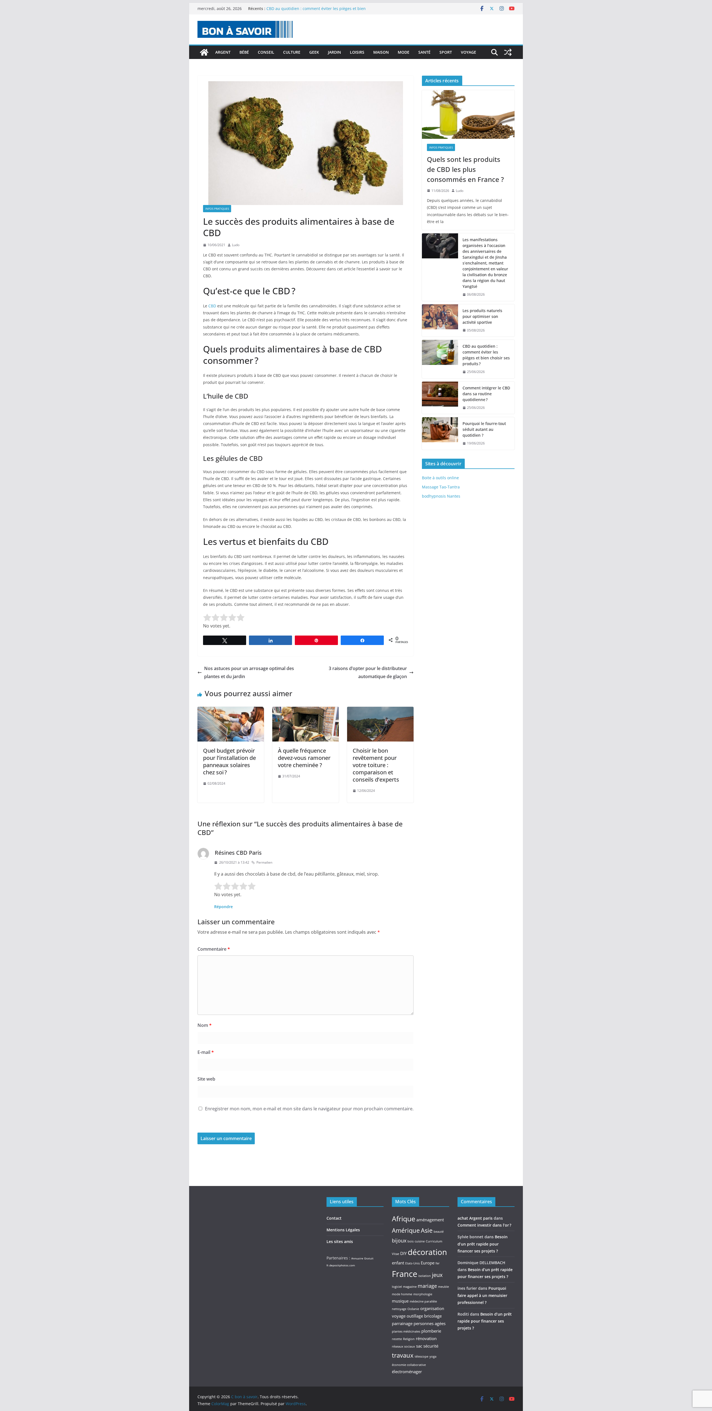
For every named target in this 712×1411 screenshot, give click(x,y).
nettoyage (399, 1309)
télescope (421, 1356)
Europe (427, 1263)
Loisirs (357, 52)
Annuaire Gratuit (362, 1258)
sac (419, 1346)
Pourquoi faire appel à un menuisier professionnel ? (482, 1295)
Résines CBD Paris (238, 852)
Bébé (244, 52)
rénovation (426, 1338)
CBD (212, 305)
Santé (424, 52)
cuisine (420, 1241)
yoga (432, 1356)
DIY (403, 1253)
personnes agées (430, 1323)
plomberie (431, 1331)
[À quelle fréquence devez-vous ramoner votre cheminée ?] (305, 711)
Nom (204, 1025)
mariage (427, 1285)
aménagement (430, 1219)
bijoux (399, 1240)
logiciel (397, 1287)
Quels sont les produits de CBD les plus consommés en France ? (465, 169)
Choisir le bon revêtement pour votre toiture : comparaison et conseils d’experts (376, 765)
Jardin (334, 52)
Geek (314, 52)
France (404, 1273)
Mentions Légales (343, 1229)
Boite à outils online (440, 477)
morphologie (422, 1294)
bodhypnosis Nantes (441, 496)
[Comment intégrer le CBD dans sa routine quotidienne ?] (440, 398)
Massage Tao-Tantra (441, 487)
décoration (427, 1252)
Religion (409, 1339)
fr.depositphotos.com (341, 1265)
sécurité (430, 1346)
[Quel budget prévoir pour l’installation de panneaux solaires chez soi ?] (230, 711)
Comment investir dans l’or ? (484, 1225)
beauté (439, 1232)
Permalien (264, 862)
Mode (403, 52)
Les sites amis (340, 1241)
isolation (424, 1276)
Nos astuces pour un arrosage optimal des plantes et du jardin (249, 672)
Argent (223, 52)
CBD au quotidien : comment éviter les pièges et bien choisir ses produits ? (486, 355)
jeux (437, 1275)
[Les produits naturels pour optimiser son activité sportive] (440, 320)
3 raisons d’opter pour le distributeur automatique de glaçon (368, 672)
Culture (291, 52)
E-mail (205, 1052)
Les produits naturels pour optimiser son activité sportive (320, 8)
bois (410, 1241)
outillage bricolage (424, 1316)
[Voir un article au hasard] (508, 52)
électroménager (407, 1371)
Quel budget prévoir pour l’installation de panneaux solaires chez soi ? (229, 761)
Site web (206, 1079)
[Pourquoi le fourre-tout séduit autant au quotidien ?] (440, 433)
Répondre (223, 906)
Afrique (403, 1218)
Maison (381, 52)
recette (397, 1339)
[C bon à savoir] (204, 52)
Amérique (406, 1230)
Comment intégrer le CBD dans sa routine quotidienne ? (486, 393)
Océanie (413, 1309)
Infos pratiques (217, 209)
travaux (403, 1355)
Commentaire (213, 949)
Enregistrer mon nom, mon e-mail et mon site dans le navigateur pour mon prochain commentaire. (309, 1109)
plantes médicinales (406, 1331)
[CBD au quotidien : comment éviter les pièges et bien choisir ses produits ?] (440, 359)
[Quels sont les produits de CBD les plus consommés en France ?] (468, 114)
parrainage (402, 1323)
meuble (443, 1287)
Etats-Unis (412, 1263)
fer (438, 1263)
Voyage (468, 52)
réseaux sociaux (403, 1346)
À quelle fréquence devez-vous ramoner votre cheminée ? (304, 758)
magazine (410, 1287)
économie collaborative (409, 1365)
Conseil (266, 52)
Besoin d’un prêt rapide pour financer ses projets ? (483, 1243)
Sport (445, 52)
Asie (426, 1230)
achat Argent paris (475, 1218)
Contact (334, 1218)
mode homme (402, 1294)
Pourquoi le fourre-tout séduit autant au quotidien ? (484, 429)
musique (400, 1301)
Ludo (235, 245)
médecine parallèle (423, 1301)
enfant (398, 1263)
